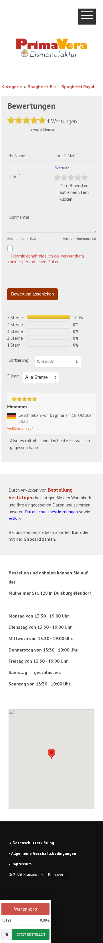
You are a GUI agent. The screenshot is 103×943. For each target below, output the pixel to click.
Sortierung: (19, 360)
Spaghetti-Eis (42, 86)
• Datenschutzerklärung (32, 842)
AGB (13, 518)
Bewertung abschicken (32, 293)
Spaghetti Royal (78, 86)
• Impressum (20, 863)
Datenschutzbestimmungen (51, 511)
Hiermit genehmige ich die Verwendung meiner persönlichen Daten (46, 258)
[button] (51, 754)
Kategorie (11, 86)
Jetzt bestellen (31, 934)
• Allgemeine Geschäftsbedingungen (42, 853)
